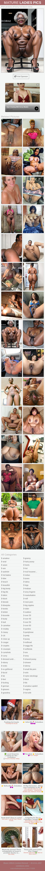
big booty (6, 589)
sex (26, 652)
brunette (5, 615)
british (5, 612)
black (4, 599)
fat (3, 676)
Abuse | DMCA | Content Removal (15, 863)
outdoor (27, 612)
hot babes (6, 575)
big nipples (29, 605)
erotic (4, 666)
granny (27, 558)
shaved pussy (30, 659)
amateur (5, 558)
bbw (4, 578)
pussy (27, 639)
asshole (5, 572)
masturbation (30, 595)
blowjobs (6, 605)
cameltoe (6, 625)
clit (3, 636)
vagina (27, 689)
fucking (5, 683)
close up (6, 639)
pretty (26, 636)
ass (4, 568)
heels (26, 565)
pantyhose (28, 632)
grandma (6, 693)
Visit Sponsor (22, 76)
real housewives (31, 572)
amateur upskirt (31, 686)
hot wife (27, 693)
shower (27, 662)
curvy (4, 656)
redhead (28, 642)
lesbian (27, 589)
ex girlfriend (7, 669)
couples (5, 646)
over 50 (27, 622)
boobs (5, 609)
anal (4, 562)
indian (27, 575)
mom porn (28, 602)
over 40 (27, 619)
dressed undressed (10, 659)
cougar (5, 642)
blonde (5, 602)
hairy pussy (29, 562)
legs (26, 585)
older (26, 609)
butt (4, 622)
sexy (26, 656)
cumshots (6, 652)
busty (4, 619)
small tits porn (30, 669)
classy (5, 632)
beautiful (6, 585)
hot (25, 568)
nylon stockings (31, 676)
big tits (5, 592)
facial (4, 673)
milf (26, 599)
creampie (6, 649)
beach (5, 582)
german (5, 686)
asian (4, 565)
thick (26, 679)
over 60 (27, 625)
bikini (4, 595)
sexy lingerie (29, 592)
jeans (26, 578)
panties (27, 629)
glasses (5, 689)
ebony (5, 662)
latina (26, 582)
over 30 (27, 615)
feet (4, 679)
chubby (5, 629)
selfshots (28, 649)
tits (25, 683)
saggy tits (28, 646)
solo (26, 673)
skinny (27, 666)
